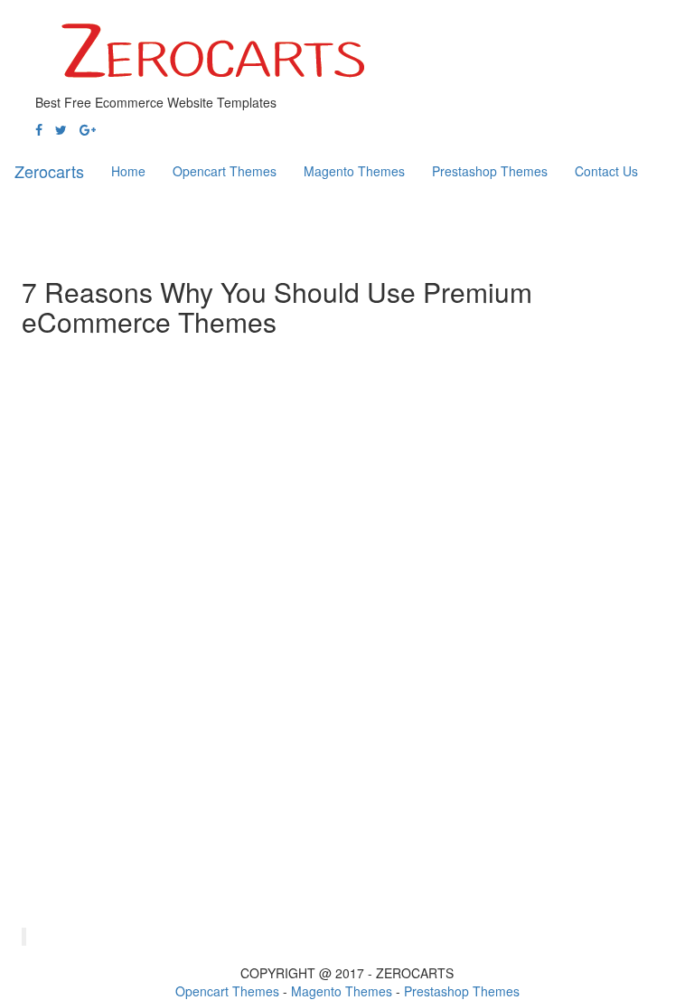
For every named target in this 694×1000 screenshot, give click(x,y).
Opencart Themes (227, 991)
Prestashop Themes (462, 991)
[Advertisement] (233, 224)
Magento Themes (341, 991)
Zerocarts (49, 171)
